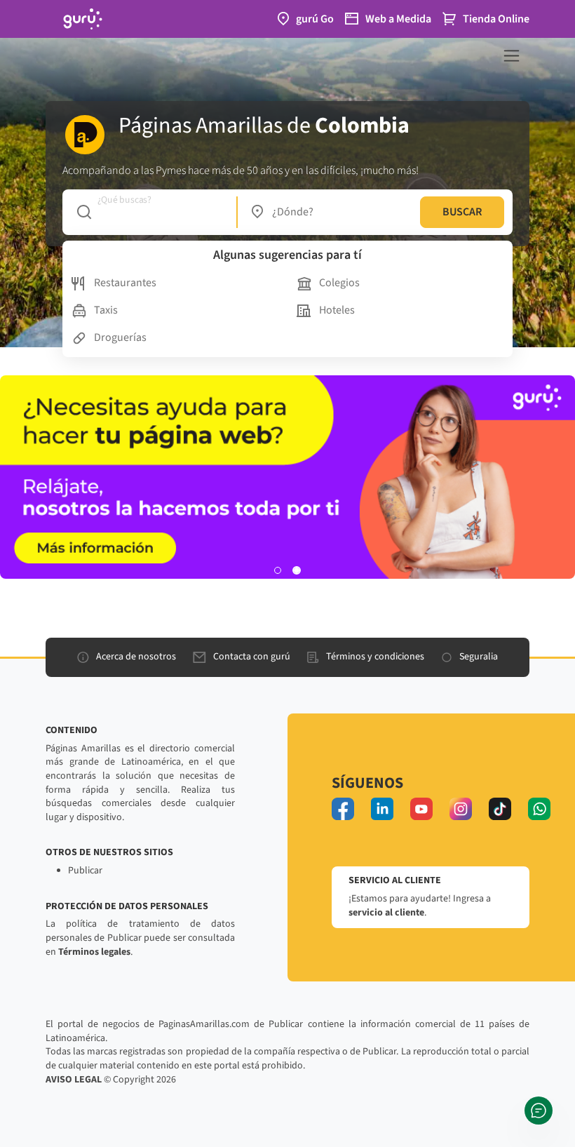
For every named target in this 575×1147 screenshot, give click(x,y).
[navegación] (511, 55)
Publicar (85, 871)
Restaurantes (125, 282)
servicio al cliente (386, 913)
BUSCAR (462, 212)
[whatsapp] (539, 809)
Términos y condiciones (375, 657)
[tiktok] (500, 809)
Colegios (339, 282)
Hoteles (337, 310)
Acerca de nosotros (136, 657)
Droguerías (120, 337)
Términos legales (94, 952)
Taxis (106, 310)
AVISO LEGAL (74, 1080)
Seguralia (478, 657)
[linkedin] (382, 809)
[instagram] (460, 809)
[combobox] (150, 211)
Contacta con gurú (251, 657)
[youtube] (421, 809)
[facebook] (343, 809)
